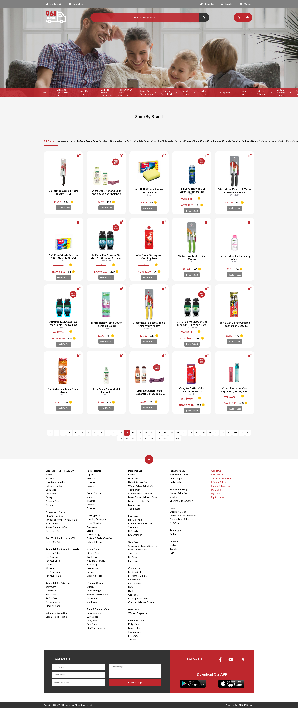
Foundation (134, 579)
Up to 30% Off (53, 542)
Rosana (90, 486)
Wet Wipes (92, 616)
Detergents (224, 92)
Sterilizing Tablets (96, 628)
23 (190, 432)
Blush (131, 591)
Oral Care (92, 624)
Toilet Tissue (203, 92)
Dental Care (134, 505)
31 (241, 432)
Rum (172, 552)
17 (152, 432)
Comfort (236, 141)
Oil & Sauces (176, 523)
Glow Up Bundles (54, 516)
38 (152, 438)
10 (107, 432)
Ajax (60, 141)
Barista (130, 141)
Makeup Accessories (138, 598)
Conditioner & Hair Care (140, 523)
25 (203, 432)
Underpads (175, 482)
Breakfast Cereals (178, 511)
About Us (78, 3)
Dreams (91, 482)
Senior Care (51, 598)
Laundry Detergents (97, 519)
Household (51, 493)
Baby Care (98, 141)
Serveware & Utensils (97, 594)
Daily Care (133, 624)
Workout (50, 568)
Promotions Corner (84, 92)
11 (114, 432)
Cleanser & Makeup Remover (143, 545)
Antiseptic (92, 527)
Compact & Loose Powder (141, 602)
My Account (217, 497)
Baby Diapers (94, 613)
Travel (49, 564)
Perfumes (50, 505)
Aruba (89, 141)
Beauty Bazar (52, 523)
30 (235, 432)
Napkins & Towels (96, 560)
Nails (130, 587)
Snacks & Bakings (179, 489)
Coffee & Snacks (54, 486)
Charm (188, 141)
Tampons (133, 639)
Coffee (173, 534)
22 (184, 432)
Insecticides (93, 568)
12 (120, 432)
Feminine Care (53, 605)
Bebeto (147, 141)
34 (126, 438)
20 (171, 432)
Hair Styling (134, 531)
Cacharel (180, 141)
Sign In (228, 3)
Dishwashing (93, 534)
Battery (91, 572)
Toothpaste (134, 508)
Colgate (226, 141)
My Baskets (217, 489)
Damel (255, 141)
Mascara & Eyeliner (137, 575)
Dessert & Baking (178, 493)
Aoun (83, 141)
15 (139, 432)
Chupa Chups (199, 141)
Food (172, 508)
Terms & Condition (221, 478)
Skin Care (133, 542)
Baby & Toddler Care (281, 92)
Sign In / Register (220, 486)
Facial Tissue (186, 92)
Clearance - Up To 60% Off (63, 92)
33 (120, 438)
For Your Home (53, 575)
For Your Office (53, 553)
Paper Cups (93, 564)
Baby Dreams (111, 141)
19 (165, 432)
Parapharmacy (177, 470)
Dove (290, 141)
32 (248, 432)
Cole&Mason (214, 141)
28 (222, 432)
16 (146, 432)
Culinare (246, 141)
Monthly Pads (135, 628)
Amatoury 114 (71, 141)
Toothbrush (134, 489)
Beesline (157, 141)
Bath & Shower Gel (137, 482)
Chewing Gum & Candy (181, 500)
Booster (170, 141)
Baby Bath (92, 620)
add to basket (73, 156)
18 (158, 432)
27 (216, 432)
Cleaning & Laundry (55, 482)
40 (165, 438)
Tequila (173, 549)
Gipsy (90, 474)
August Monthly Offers (57, 527)
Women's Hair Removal (140, 493)
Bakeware (92, 598)
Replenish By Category (146, 92)
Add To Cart (64, 208)
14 (133, 432)
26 (209, 432)
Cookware (92, 602)
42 (177, 438)
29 (228, 432)
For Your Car (52, 556)
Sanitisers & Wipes (179, 474)
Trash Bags (92, 556)
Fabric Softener (94, 542)
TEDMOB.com (245, 705)
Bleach (90, 530)
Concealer (133, 594)
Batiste (139, 141)
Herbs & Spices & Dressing (183, 515)
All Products (51, 141)
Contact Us (56, 3)
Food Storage (94, 590)
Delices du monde (269, 141)
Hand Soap (133, 478)
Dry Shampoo (135, 534)
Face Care (133, 561)
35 (133, 438)
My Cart (248, 3)
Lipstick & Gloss (136, 572)
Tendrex (91, 478)
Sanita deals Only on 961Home (61, 519)
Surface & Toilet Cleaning (99, 538)
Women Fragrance (137, 613)
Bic (163, 141)
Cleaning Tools (94, 575)
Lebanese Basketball (166, 92)
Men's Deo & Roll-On (139, 501)
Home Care (244, 92)
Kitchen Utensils (261, 92)
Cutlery (90, 586)
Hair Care (133, 516)
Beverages (175, 530)
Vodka (173, 545)
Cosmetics (51, 489)
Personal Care (53, 501)
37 (146, 438)
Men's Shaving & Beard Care (142, 497)
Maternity (133, 635)
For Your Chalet (53, 560)
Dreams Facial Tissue (56, 616)
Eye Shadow (134, 583)
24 (197, 432)
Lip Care (132, 557)
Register (209, 3)
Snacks (173, 497)
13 (126, 432)
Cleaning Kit (51, 590)
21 (177, 432)
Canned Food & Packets (182, 519)
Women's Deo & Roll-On (140, 486)
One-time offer (53, 531)
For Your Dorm (53, 572)
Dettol (283, 141)
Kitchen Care (93, 553)
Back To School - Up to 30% (106, 92)
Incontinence (134, 632)
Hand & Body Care (137, 549)
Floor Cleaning (94, 523)
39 (158, 438)
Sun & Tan (133, 553)
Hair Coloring (135, 519)
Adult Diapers (177, 478)
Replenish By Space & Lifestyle (125, 92)
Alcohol (49, 474)
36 (139, 438)
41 (171, 438)
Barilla (122, 141)
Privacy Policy (218, 482)
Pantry (49, 497)
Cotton (132, 474)
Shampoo (133, 527)
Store (43, 92)
